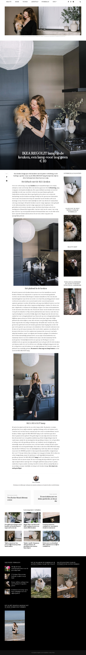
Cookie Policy (51, 652)
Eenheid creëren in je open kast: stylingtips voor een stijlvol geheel (19, 591)
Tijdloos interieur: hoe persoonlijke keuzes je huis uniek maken (13, 544)
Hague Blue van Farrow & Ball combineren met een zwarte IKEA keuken (31, 526)
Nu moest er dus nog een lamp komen (43, 348)
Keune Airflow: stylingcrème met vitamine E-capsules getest (20, 584)
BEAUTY (8, 1)
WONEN (25, 1)
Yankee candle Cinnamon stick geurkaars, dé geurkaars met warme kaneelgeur (31, 545)
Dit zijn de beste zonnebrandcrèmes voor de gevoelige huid (19, 568)
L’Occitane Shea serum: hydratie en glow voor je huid (18, 576)
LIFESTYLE (34, 1)
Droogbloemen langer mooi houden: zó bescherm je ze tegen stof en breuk (13, 526)
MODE (17, 1)
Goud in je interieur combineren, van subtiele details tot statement (50, 526)
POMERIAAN (45, 1)
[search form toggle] (80, 2)
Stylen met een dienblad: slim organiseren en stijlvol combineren (51, 544)
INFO (54, 1)
